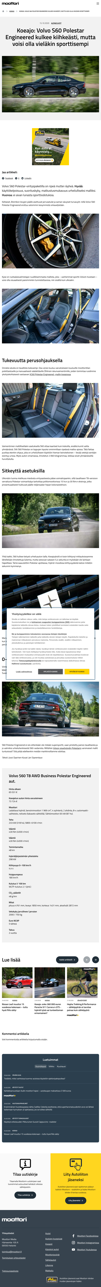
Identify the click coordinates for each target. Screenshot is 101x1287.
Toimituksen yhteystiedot (13, 1258)
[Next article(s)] (95, 959)
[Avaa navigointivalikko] (98, 3)
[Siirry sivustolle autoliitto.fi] (52, 1280)
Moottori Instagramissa (88, 1242)
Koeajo (11, 11)
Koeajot (48, 1244)
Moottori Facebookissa (87, 1236)
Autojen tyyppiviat (53, 1238)
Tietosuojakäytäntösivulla (30, 661)
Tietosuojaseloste (10, 1271)
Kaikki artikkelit (65, 959)
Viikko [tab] (51, 1066)
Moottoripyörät (52, 1254)
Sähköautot (50, 1260)
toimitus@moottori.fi (12, 1251)
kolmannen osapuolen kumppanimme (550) (51, 622)
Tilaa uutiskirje (24, 1195)
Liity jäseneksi (74, 1200)
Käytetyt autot (52, 1249)
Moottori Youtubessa (87, 1249)
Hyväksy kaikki (77, 671)
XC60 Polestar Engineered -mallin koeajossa (50, 374)
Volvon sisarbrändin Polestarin (67, 748)
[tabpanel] (50, 1104)
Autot (47, 1233)
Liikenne (49, 1265)
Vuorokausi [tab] (40, 1066)
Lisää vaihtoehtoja (24, 671)
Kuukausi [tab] (61, 1066)
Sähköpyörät (82, 1000)
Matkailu (49, 1270)
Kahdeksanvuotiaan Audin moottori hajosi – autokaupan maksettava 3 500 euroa (37, 1090)
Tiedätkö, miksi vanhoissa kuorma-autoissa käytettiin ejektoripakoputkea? (34, 1078)
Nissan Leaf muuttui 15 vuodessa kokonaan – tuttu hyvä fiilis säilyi (31, 1134)
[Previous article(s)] (86, 959)
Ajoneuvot (56, 23)
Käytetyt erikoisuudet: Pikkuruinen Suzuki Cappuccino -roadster (30, 1121)
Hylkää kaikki (51, 671)
